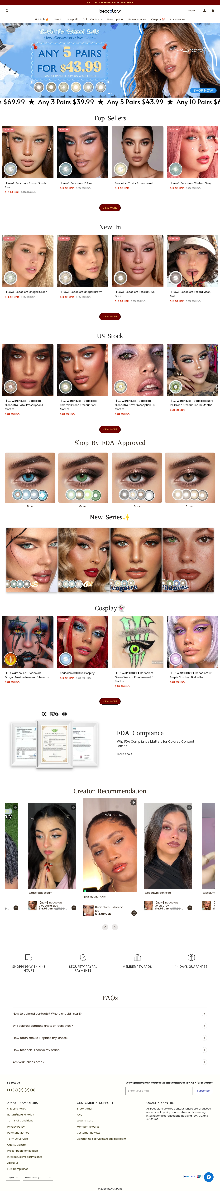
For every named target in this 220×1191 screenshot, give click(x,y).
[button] (7, 11)
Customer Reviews (88, 1133)
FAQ (79, 1114)
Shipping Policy (16, 1108)
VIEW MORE (110, 208)
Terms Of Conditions (20, 1120)
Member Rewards (88, 1127)
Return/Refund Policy (20, 1114)
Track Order (84, 1108)
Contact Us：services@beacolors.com (101, 1139)
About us (12, 1163)
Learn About (124, 754)
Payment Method (18, 1133)
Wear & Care (85, 1120)
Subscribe (203, 1091)
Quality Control (16, 1145)
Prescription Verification (22, 1151)
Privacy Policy (16, 1127)
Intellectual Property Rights (24, 1157)
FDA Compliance (18, 1169)
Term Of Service (17, 1139)
